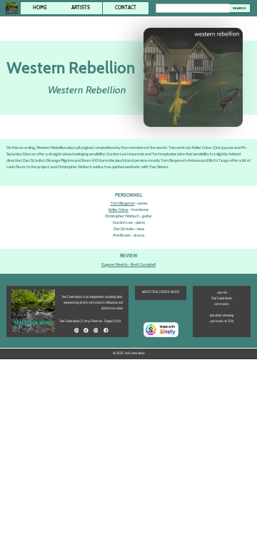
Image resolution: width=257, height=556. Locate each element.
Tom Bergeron (123, 203)
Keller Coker (118, 209)
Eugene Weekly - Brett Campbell (128, 264)
